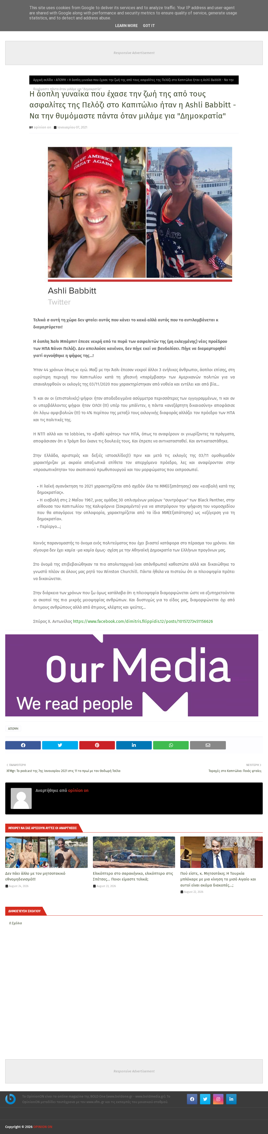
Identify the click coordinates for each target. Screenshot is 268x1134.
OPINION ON (42, 1127)
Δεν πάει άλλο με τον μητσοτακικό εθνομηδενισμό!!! (35, 876)
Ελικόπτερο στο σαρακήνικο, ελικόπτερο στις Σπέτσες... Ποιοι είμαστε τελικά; (133, 876)
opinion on (42, 127)
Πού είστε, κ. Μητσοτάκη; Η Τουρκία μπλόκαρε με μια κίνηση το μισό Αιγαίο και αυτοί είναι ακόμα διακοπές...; (218, 879)
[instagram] (218, 1099)
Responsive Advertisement (134, 53)
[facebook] (192, 1099)
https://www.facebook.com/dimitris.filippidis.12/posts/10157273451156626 (143, 621)
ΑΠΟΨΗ (61, 80)
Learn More (126, 26)
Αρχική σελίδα (43, 80)
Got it (149, 26)
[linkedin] (231, 1099)
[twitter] (205, 1099)
